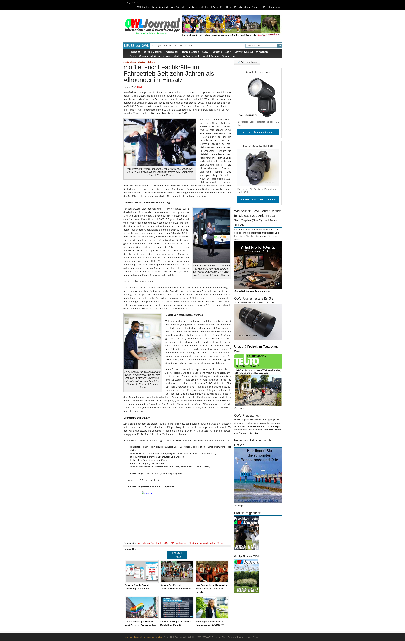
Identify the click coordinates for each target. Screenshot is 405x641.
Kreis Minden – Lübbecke (247, 7)
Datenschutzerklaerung (144, 637)
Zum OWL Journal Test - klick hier (258, 199)
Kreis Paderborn (271, 7)
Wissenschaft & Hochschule (154, 55)
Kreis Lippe (226, 7)
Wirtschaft (262, 51)
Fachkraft (156, 543)
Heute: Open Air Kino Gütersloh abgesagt (170, 45)
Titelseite (135, 51)
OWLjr (140, 87)
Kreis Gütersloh (178, 7)
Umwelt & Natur (243, 51)
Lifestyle (217, 51)
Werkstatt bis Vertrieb (214, 543)
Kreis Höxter (211, 7)
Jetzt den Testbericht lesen (258, 132)
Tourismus (228, 55)
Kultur (205, 51)
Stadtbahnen (195, 543)
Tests (133, 55)
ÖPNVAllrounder (178, 543)
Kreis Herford (196, 7)
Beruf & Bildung (152, 51)
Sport (228, 51)
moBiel (165, 543)
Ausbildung (144, 543)
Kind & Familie (211, 55)
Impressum (128, 637)
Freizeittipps (171, 51)
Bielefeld (163, 7)
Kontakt (159, 637)
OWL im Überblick (146, 7)
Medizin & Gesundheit (186, 55)
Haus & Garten (190, 51)
